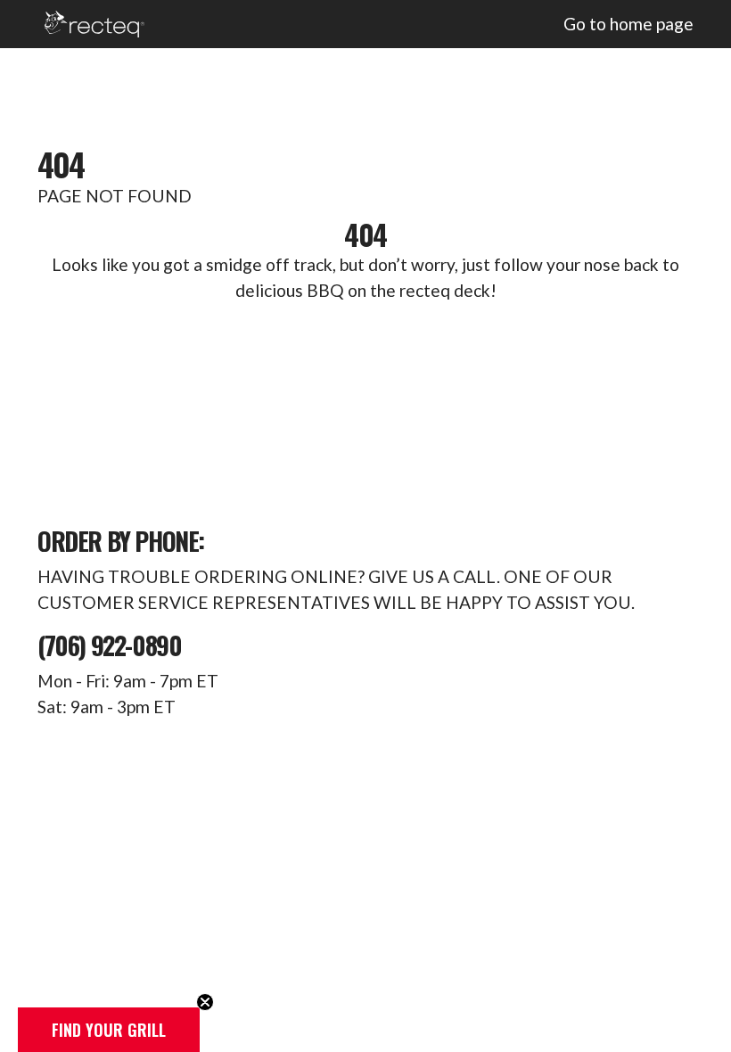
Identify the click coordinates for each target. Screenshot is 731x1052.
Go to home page (628, 23)
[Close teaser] (205, 1002)
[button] (109, 1029)
